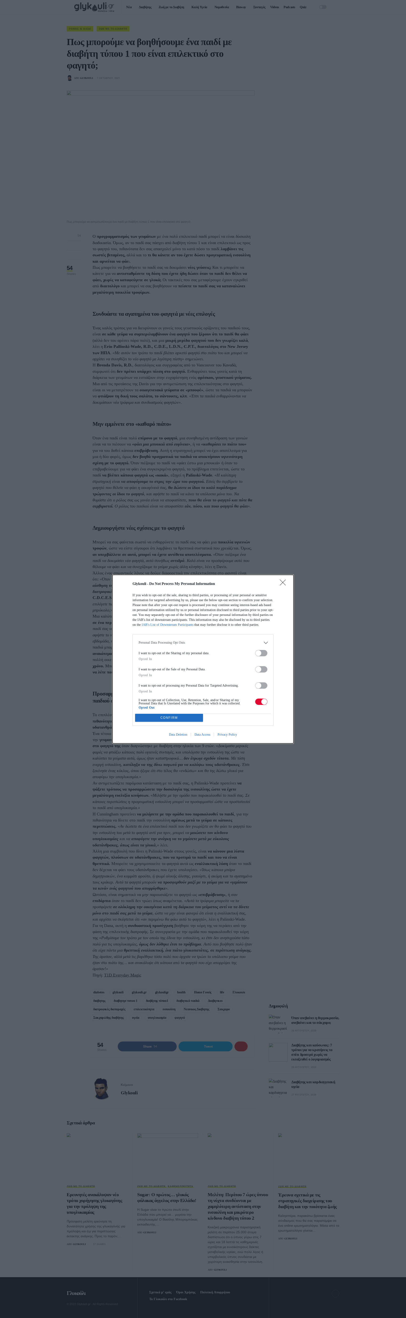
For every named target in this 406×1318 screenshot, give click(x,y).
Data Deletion (178, 734)
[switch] (261, 653)
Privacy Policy (227, 734)
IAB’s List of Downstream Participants (167, 624)
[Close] (284, 584)
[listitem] (203, 642)
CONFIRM (169, 717)
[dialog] (203, 659)
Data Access (202, 734)
